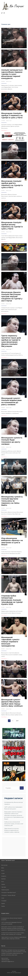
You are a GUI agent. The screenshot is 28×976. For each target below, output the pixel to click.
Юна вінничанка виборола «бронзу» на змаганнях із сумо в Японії (12, 541)
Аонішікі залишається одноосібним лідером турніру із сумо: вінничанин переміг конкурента (11, 74)
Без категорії (4, 865)
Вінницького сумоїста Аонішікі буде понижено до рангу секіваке (11, 441)
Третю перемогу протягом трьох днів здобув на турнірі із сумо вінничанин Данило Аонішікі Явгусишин (11, 341)
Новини (8, 43)
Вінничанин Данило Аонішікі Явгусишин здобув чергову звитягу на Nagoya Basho (14, 262)
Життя (2, 870)
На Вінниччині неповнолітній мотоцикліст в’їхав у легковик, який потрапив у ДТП (13, 823)
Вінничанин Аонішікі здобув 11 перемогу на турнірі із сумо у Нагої (12, 115)
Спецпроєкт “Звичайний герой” (8, 892)
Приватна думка (5, 889)
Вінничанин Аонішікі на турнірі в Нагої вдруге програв (14, 151)
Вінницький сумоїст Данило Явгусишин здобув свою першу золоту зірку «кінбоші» (12, 702)
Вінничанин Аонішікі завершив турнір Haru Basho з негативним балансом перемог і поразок (14, 467)
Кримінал (3, 878)
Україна (3, 903)
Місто (2, 881)
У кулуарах (3, 900)
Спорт (11, 43)
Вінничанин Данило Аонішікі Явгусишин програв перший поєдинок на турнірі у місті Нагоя (11, 296)
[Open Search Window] (2, 13)
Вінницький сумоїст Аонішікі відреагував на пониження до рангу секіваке (11, 401)
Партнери (3, 887)
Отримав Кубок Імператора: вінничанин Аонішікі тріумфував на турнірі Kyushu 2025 (12, 600)
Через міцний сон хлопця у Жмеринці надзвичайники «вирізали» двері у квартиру (11, 830)
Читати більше (21, 46)
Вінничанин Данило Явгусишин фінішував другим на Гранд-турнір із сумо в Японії (13, 669)
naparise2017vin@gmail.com (7, 961)
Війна (2, 867)
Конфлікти (3, 876)
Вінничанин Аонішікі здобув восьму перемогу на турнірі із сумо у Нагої (12, 225)
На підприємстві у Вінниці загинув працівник (11, 918)
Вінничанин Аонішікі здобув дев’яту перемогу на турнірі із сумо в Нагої (12, 184)
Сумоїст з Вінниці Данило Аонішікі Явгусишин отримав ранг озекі (13, 566)
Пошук (21, 787)
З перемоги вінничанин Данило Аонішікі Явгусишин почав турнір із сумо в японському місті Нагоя (13, 368)
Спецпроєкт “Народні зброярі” (8, 895)
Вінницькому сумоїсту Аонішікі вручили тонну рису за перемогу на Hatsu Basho (12, 501)
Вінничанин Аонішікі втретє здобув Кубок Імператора (13, 40)
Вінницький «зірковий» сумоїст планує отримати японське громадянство (10, 641)
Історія (2, 873)
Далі (17, 720)
